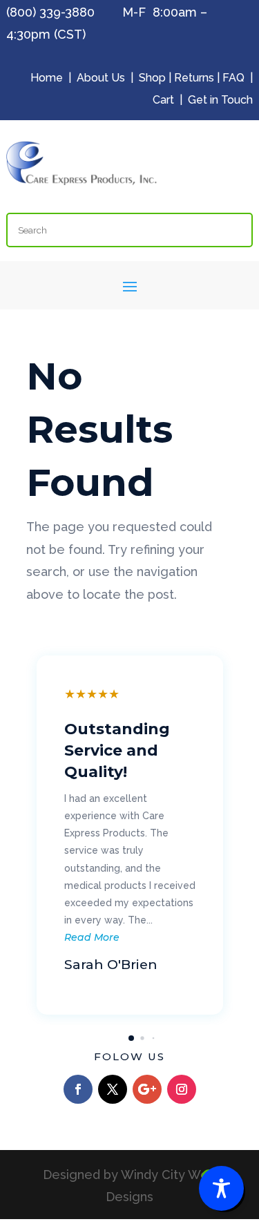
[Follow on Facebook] (78, 1089)
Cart (163, 99)
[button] (131, 1038)
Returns (194, 77)
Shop (152, 77)
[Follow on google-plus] (147, 1089)
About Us (101, 77)
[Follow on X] (112, 1089)
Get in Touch (220, 99)
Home (46, 77)
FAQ (233, 77)
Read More (91, 937)
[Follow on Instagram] (181, 1089)
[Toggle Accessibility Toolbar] (221, 1188)
